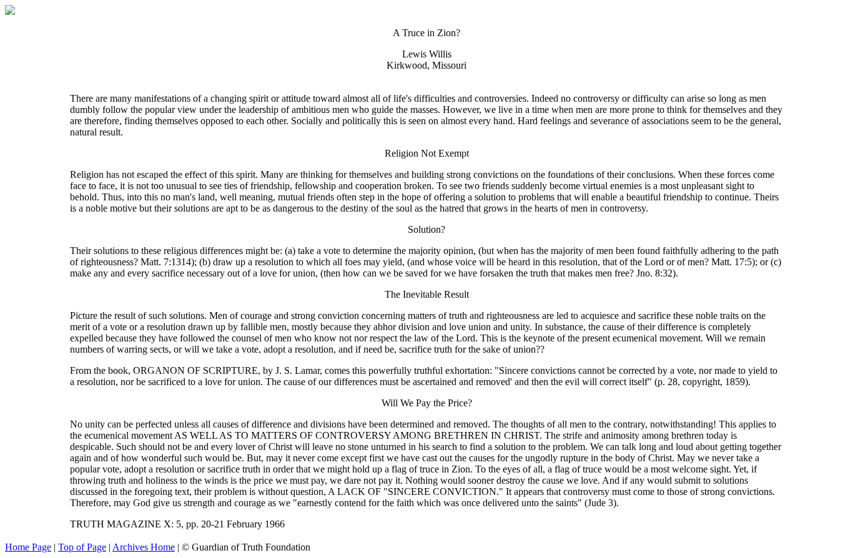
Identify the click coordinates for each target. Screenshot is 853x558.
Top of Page (82, 547)
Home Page (28, 547)
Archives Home (143, 547)
